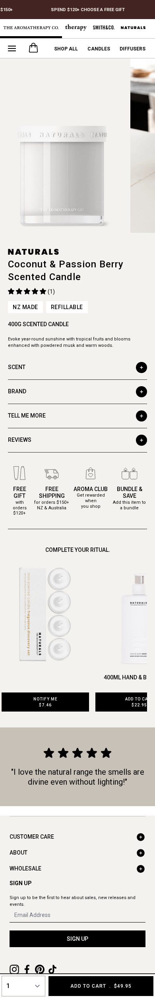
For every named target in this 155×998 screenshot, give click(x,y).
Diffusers (132, 49)
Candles (98, 49)
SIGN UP (77, 939)
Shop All (66, 49)
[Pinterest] (40, 969)
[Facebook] (27, 969)
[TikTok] (52, 969)
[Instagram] (14, 969)
